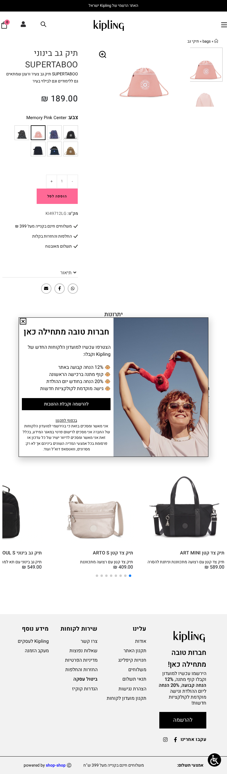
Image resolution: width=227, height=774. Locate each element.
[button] (103, 55)
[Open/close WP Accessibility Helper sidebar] (214, 760)
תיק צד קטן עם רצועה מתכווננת (106, 562)
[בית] (216, 41)
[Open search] (43, 25)
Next (185, 77)
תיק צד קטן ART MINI (202, 552)
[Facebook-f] (176, 739)
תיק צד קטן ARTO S (113, 552)
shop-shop (56, 765)
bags (206, 41)
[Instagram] (165, 739)
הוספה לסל (57, 196)
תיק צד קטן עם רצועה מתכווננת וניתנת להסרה (185, 562)
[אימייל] (46, 288)
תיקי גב (193, 41)
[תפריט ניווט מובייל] (224, 25)
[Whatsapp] (73, 288)
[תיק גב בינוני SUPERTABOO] (70, 132)
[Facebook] (59, 288)
